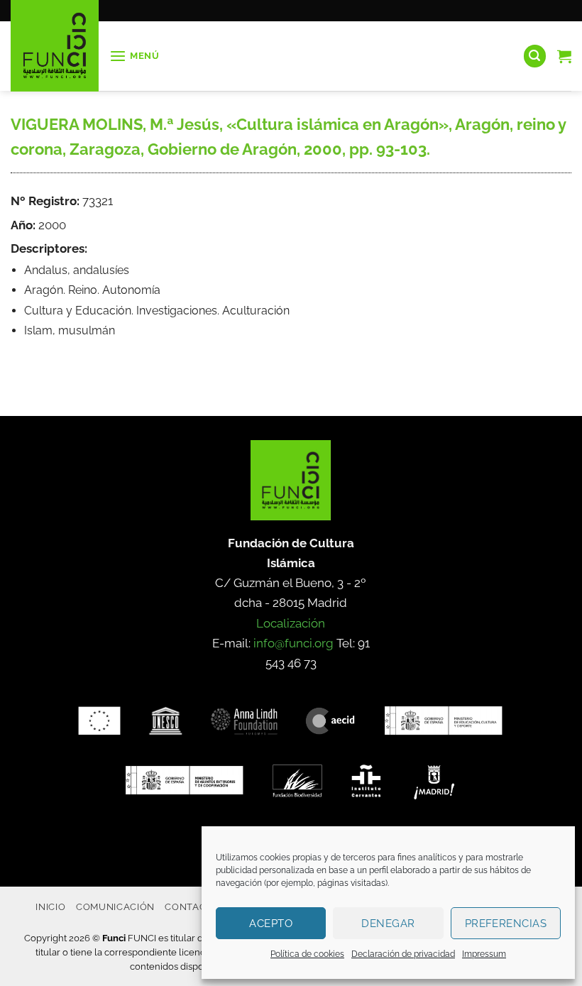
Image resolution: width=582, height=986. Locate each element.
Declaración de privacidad (403, 954)
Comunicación (115, 906)
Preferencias (506, 923)
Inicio (50, 906)
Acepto (270, 923)
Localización (290, 623)
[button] (134, 56)
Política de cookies (307, 954)
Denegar (387, 923)
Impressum (484, 954)
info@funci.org (293, 643)
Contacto (192, 906)
